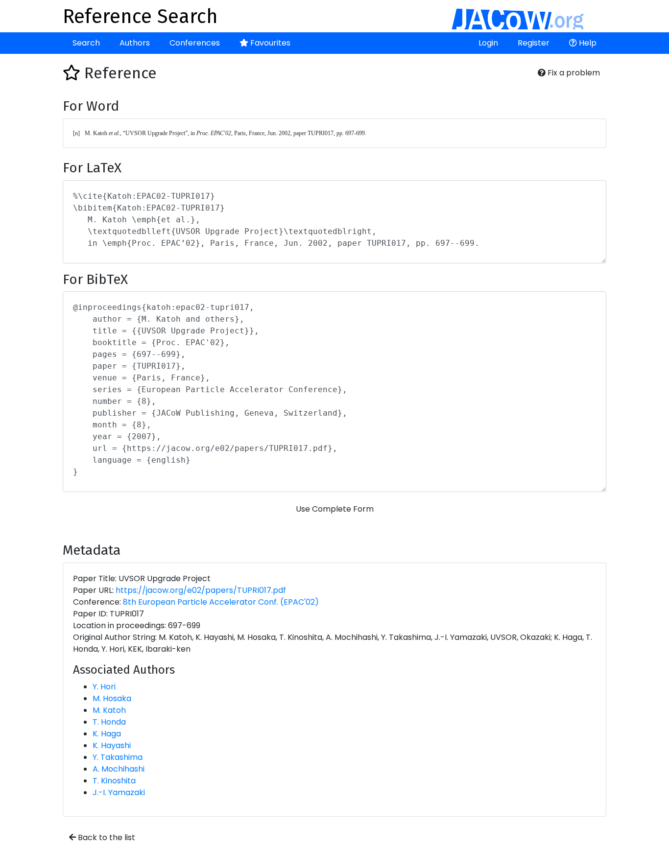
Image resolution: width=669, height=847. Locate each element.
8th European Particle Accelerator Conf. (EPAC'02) (221, 602)
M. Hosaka (112, 698)
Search (86, 42)
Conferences (194, 42)
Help (587, 42)
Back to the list (105, 837)
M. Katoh (109, 710)
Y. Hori (104, 686)
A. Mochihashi (118, 769)
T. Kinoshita (114, 780)
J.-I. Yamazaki (119, 792)
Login (488, 42)
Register (534, 42)
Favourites (269, 42)
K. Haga (107, 733)
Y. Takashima (118, 757)
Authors (134, 42)
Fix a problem (573, 72)
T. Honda (109, 722)
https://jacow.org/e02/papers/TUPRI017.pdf (201, 590)
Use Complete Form (335, 509)
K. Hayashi (112, 745)
